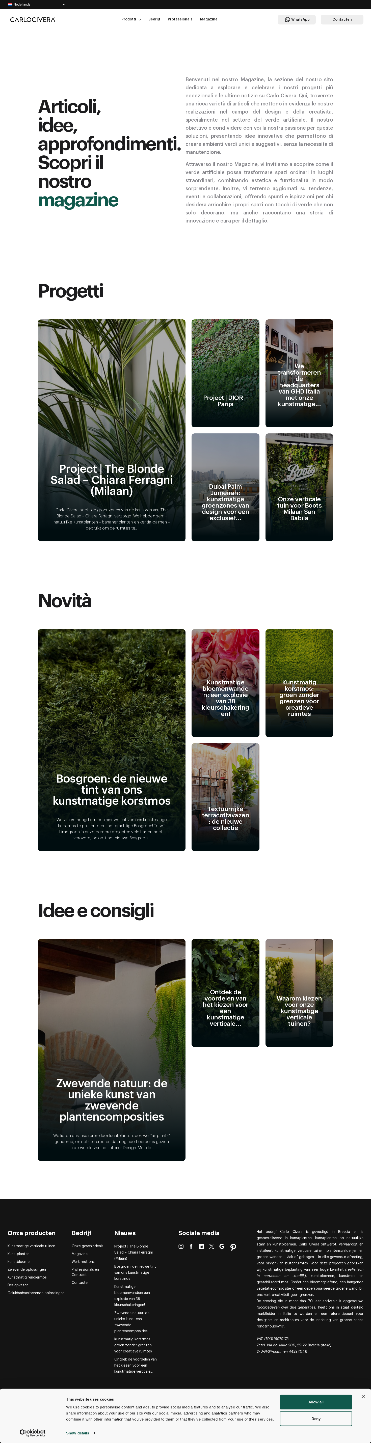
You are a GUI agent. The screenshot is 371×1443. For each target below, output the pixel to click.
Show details (77, 1433)
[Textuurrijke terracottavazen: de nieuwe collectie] (225, 797)
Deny (316, 1418)
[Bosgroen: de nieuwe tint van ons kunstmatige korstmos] (112, 740)
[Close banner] (363, 1396)
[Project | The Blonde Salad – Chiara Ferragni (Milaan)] (112, 430)
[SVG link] (33, 19)
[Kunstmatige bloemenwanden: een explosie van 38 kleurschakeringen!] (225, 683)
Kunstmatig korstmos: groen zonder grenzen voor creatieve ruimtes (133, 1345)
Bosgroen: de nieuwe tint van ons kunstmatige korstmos (135, 1273)
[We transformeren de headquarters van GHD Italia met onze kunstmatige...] (299, 373)
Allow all (316, 1402)
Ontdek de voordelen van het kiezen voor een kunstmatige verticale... (135, 1365)
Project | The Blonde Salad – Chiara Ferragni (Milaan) (133, 1252)
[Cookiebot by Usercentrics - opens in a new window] (33, 1433)
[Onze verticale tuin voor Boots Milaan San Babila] (299, 487)
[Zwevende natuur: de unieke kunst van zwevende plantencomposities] (112, 1050)
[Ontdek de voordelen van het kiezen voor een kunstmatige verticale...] (225, 993)
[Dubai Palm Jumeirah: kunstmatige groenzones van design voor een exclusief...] (225, 487)
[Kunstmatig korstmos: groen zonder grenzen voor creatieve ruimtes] (299, 683)
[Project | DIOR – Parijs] (225, 373)
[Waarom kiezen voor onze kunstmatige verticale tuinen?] (299, 993)
